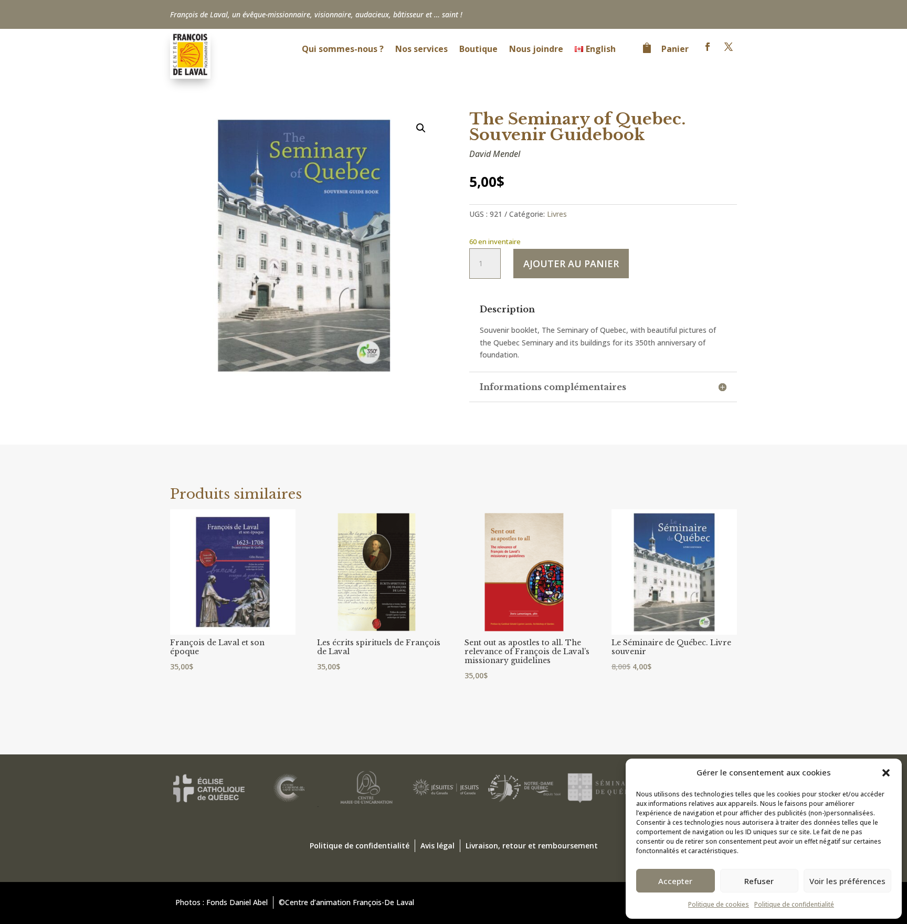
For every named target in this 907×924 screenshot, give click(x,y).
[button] (886, 773)
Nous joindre (536, 50)
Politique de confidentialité (794, 904)
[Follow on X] (728, 46)
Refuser (759, 881)
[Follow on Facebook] (707, 46)
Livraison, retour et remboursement (532, 845)
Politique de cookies (718, 904)
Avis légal (437, 845)
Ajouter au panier (571, 263)
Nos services (421, 50)
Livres (557, 214)
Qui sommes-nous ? (343, 50)
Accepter (675, 881)
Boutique (478, 50)
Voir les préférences (847, 881)
